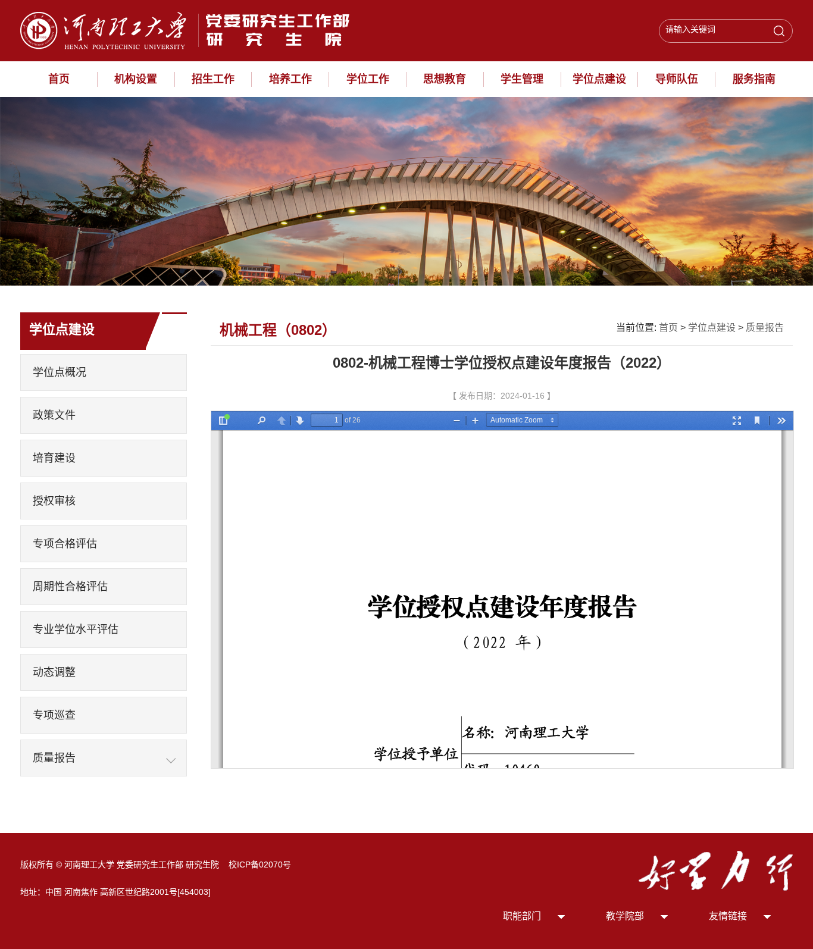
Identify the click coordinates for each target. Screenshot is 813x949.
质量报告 (54, 758)
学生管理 (522, 79)
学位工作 (367, 79)
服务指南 (754, 79)
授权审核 (54, 501)
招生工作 (213, 79)
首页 (59, 79)
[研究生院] (189, 30)
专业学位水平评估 (75, 629)
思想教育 (444, 79)
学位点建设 (599, 79)
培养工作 (290, 79)
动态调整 (54, 672)
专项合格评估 (65, 544)
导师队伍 (676, 79)
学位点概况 (59, 372)
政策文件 (54, 415)
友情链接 (728, 916)
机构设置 (135, 79)
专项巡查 (54, 715)
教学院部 (625, 916)
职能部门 (522, 916)
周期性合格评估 (70, 587)
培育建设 (54, 458)
